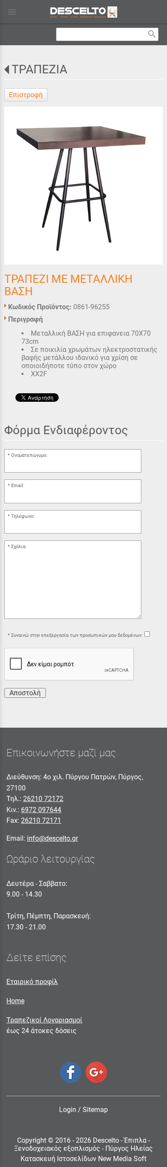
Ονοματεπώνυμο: (29, 455)
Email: (17, 485)
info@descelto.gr (52, 838)
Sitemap (95, 1110)
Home (15, 1001)
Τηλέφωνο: (23, 516)
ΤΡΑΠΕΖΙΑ (39, 69)
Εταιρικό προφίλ (32, 982)
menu (12, 12)
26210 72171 (41, 820)
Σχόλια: (19, 546)
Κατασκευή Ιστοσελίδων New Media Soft (83, 1159)
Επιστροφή (26, 95)
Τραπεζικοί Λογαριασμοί (44, 1020)
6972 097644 (41, 810)
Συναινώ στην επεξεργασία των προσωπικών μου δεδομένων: (77, 635)
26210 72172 (43, 799)
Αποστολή (25, 693)
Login (67, 1110)
